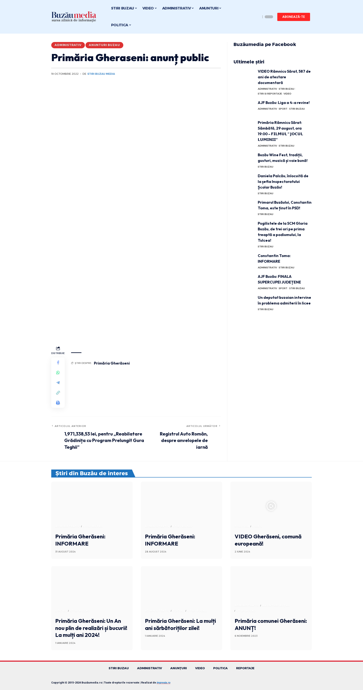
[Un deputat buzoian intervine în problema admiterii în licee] (244, 302)
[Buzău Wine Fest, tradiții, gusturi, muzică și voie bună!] (244, 160)
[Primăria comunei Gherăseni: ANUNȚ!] (271, 590)
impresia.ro (163, 682)
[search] (256, 16)
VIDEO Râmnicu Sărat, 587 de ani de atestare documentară (284, 77)
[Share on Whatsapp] (58, 372)
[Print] (58, 403)
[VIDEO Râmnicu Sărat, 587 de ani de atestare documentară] (244, 76)
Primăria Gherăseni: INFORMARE (80, 540)
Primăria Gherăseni (112, 363)
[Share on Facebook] (58, 362)
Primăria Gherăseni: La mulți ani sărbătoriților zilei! (180, 624)
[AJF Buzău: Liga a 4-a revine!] (244, 107)
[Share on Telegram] (58, 383)
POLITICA (242, 526)
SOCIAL (61, 610)
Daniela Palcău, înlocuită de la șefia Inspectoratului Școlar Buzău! (283, 181)
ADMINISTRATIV (68, 45)
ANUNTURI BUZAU (104, 45)
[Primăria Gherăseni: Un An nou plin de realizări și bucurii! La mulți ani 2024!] (92, 590)
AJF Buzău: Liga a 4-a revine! (284, 102)
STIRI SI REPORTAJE (270, 93)
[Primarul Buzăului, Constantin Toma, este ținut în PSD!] (244, 207)
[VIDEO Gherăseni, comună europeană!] (271, 506)
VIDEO (287, 93)
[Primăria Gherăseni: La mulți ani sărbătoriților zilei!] (181, 590)
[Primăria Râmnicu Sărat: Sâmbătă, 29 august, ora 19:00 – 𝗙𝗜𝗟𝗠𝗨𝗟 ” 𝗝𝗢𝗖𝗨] (244, 127)
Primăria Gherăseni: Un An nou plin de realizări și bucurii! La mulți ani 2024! (91, 628)
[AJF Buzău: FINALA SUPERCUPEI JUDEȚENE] (244, 281)
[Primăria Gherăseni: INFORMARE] (92, 506)
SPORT (283, 108)
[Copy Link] (58, 393)
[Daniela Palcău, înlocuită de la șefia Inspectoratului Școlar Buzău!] (244, 181)
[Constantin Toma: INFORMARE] (244, 261)
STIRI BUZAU (286, 88)
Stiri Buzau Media (101, 73)
